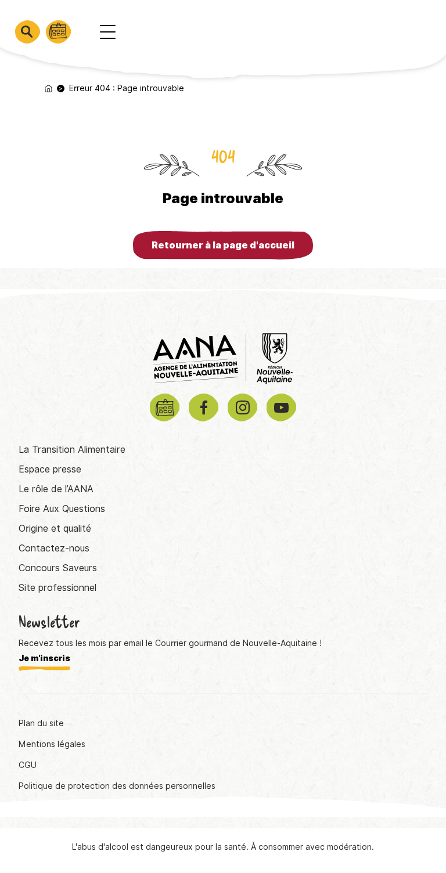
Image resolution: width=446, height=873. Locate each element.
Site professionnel (57, 587)
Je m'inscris (44, 658)
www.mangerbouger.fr (343, 822)
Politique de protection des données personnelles (117, 786)
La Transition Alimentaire (72, 449)
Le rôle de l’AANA (56, 489)
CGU (28, 765)
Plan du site (41, 723)
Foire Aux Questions (62, 508)
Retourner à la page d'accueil (223, 245)
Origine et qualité (55, 528)
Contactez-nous (54, 548)
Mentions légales (52, 744)
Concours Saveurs (58, 567)
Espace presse (50, 469)
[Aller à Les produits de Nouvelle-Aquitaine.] (48, 88)
